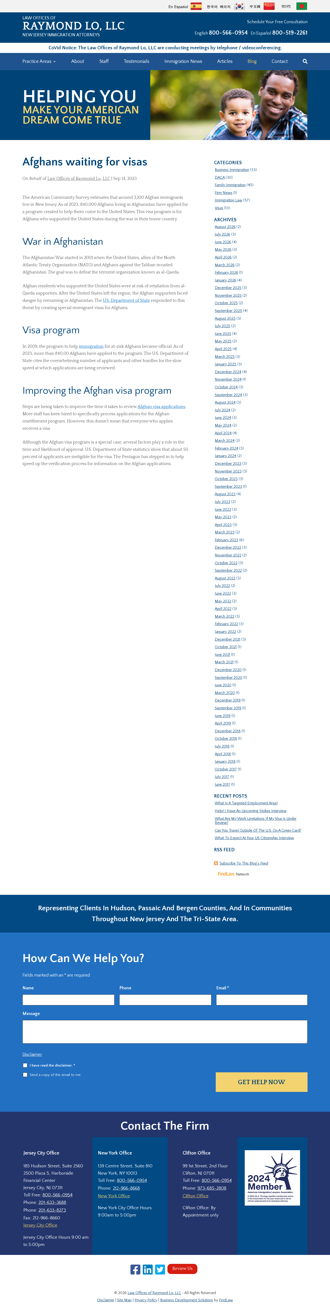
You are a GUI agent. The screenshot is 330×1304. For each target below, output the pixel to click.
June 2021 (222, 654)
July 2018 (222, 746)
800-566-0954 (228, 33)
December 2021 (227, 639)
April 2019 (223, 723)
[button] (325, 1269)
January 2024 (225, 456)
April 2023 (223, 525)
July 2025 (222, 326)
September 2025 (228, 311)
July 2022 (222, 586)
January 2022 (225, 632)
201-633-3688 (52, 1202)
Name (28, 988)
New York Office (114, 1196)
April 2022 (223, 609)
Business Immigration (232, 170)
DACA (220, 177)
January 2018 (225, 761)
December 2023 (228, 463)
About (77, 61)
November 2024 (228, 379)
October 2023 (226, 479)
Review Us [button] (182, 1268)
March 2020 (225, 693)
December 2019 (228, 700)
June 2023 (223, 509)
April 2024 (223, 433)
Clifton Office (195, 1196)
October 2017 (226, 769)
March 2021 (224, 662)
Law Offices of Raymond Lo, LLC (78, 178)
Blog (252, 61)
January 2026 (225, 280)
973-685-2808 (212, 1188)
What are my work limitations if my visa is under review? (255, 820)
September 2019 (228, 708)
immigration (91, 346)
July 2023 (222, 502)
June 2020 (223, 685)
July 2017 (222, 777)
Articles (225, 61)
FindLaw (226, 1300)
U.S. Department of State (126, 300)
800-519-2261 (290, 33)
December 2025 (228, 288)
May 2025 (223, 341)
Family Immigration (230, 185)
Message (31, 1013)
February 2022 (226, 624)
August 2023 (225, 494)
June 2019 (222, 716)
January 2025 (225, 364)
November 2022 (228, 555)
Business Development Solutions (186, 1300)
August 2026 (225, 227)
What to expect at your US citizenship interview (254, 838)
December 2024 (228, 372)
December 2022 (228, 547)
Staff (104, 61)
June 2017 (222, 784)
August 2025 (225, 318)
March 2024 (225, 440)
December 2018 (228, 731)
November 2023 (228, 471)
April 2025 (223, 349)
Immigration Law (228, 200)
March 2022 (224, 616)
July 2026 (222, 234)
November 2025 (228, 295)
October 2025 (226, 303)
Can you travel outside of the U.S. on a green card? (258, 830)
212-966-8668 (126, 1188)
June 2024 (223, 417)
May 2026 (223, 249)
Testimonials (136, 61)
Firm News (223, 193)
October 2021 (226, 647)
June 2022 (223, 593)
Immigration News (183, 61)
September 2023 (228, 486)
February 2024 (226, 448)
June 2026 (223, 242)
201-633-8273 (52, 1210)
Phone (125, 988)
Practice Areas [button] (36, 61)
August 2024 (225, 402)
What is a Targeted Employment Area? (246, 803)
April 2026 (223, 257)
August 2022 (225, 578)
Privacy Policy (146, 1300)
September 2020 (228, 677)
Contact (280, 61)
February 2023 (226, 540)
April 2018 (223, 754)
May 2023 (223, 517)
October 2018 (226, 738)
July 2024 (222, 410)
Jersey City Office (40, 1225)
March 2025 (225, 357)
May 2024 (223, 425)
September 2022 (228, 570)
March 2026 (225, 265)
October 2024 (226, 387)
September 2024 (228, 395)
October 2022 (226, 563)
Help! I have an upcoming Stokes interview (251, 811)
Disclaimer (32, 1054)
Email (222, 988)
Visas (219, 208)
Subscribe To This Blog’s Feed (244, 863)
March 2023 (225, 532)
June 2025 (223, 334)
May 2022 (223, 601)
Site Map (124, 1300)
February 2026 (226, 272)
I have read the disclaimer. (52, 1065)
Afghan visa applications (161, 406)
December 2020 (228, 670)
